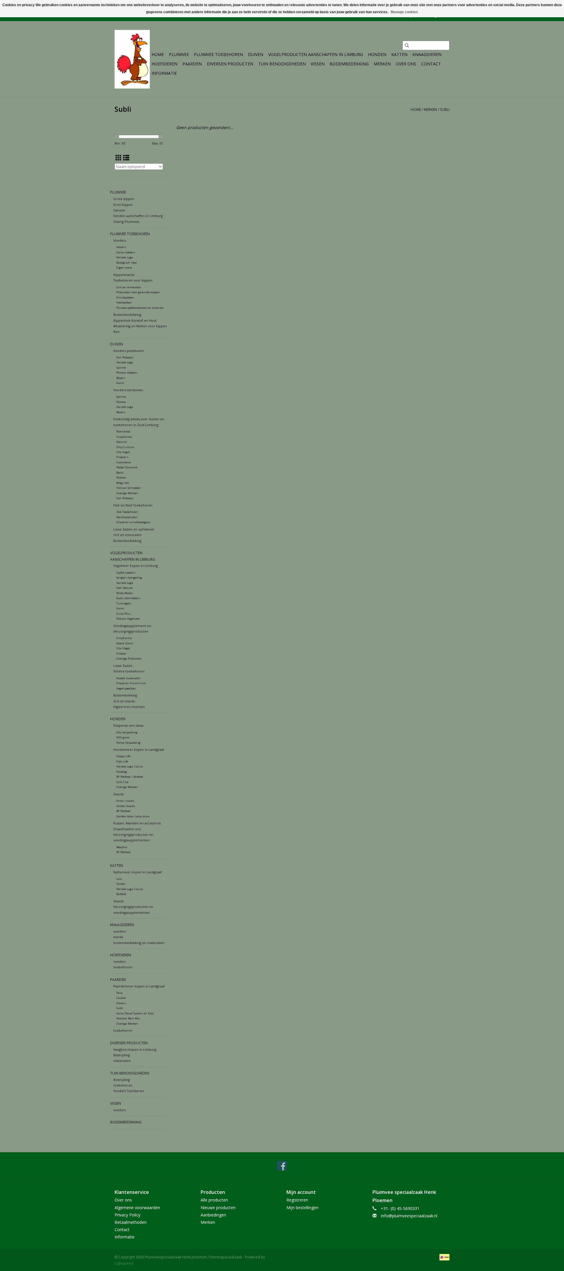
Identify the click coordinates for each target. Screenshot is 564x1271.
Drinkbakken (125, 297)
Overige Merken (127, 493)
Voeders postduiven (128, 350)
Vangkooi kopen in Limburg (134, 1049)
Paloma (121, 402)
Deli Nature (124, 588)
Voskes (120, 884)
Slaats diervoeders (128, 598)
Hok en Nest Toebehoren (132, 505)
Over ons (406, 64)
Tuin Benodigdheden (282, 64)
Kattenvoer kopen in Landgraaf (137, 872)
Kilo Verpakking (126, 732)
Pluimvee (179, 54)
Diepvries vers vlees (128, 725)
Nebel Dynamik (126, 467)
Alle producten (214, 1200)
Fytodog (121, 772)
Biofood (121, 894)
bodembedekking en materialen (138, 942)
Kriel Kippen (123, 204)
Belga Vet (122, 483)
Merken (382, 64)
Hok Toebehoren (127, 512)
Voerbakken (124, 302)
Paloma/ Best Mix (128, 1018)
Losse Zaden (122, 665)
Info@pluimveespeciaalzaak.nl (409, 1216)
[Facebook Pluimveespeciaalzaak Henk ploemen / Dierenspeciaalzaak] (282, 1165)
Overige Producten (129, 658)
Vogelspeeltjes (126, 688)
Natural (121, 442)
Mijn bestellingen (302, 1207)
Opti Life (122, 761)
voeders (119, 931)
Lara (119, 879)
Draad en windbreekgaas (133, 522)
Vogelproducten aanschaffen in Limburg (315, 54)
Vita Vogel (123, 452)
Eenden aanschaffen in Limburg (138, 215)
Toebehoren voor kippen (132, 280)
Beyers (120, 378)
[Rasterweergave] (118, 158)
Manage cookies (404, 12)
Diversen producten (230, 64)
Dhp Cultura (125, 447)
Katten (399, 54)
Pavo (119, 993)
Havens (121, 247)
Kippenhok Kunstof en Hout (135, 320)
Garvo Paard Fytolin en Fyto (135, 1013)
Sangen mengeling (129, 577)
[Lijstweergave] (126, 158)
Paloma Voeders (126, 372)
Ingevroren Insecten (129, 706)
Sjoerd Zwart (124, 643)
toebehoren (122, 967)
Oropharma (124, 437)
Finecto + (122, 457)
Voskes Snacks (125, 806)
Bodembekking (125, 695)
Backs (120, 472)
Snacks (118, 794)
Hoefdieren (164, 64)
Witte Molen (124, 593)
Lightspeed (124, 1263)
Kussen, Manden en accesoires (137, 823)
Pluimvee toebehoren (218, 54)
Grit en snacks (124, 701)
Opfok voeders (125, 573)
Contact (431, 64)
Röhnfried (123, 431)
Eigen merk (124, 268)
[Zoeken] (406, 45)
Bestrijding (121, 1055)
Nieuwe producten (218, 1207)
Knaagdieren (427, 54)
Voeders (119, 240)
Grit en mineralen (128, 287)
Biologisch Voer (126, 263)
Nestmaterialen (126, 517)
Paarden (192, 64)
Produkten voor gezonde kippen (138, 292)
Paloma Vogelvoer (128, 619)
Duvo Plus (123, 614)
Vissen (318, 64)
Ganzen (119, 210)
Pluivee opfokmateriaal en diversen (140, 308)
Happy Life (123, 756)
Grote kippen (123, 198)
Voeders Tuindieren (128, 1091)
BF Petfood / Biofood (129, 777)
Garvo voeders (125, 252)
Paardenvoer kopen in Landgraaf (139, 986)
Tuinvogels (123, 603)
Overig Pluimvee (126, 221)
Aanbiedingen (213, 1215)
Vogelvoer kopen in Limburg (135, 565)
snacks (118, 937)
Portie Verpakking (128, 743)
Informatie (164, 73)
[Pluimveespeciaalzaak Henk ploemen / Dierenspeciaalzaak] (132, 59)
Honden (377, 54)
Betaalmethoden (131, 1222)
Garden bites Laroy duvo (133, 816)
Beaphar (121, 847)
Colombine (123, 462)
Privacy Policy (127, 1215)
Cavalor (121, 998)
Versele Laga (124, 257)
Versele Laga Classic (129, 766)
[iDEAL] (443, 1256)
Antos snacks (125, 801)
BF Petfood (123, 811)
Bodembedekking (349, 64)
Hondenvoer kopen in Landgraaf (138, 749)
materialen (122, 1060)
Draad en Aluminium (131, 683)
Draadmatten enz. (127, 829)
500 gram (123, 737)
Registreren (297, 1200)
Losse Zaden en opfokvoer (134, 529)
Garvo (120, 383)
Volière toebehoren (129, 671)
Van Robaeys (125, 357)
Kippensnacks (123, 274)
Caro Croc (122, 782)
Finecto (121, 653)
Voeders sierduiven (128, 390)
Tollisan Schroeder (128, 488)
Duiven (255, 54)
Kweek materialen (128, 678)
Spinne (121, 368)
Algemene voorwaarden (137, 1207)
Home (158, 54)
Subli (444, 109)
